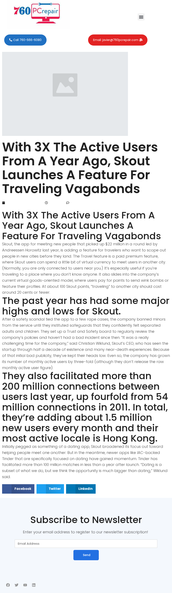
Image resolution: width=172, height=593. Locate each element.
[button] (141, 16)
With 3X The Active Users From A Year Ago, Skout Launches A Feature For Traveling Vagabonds (80, 167)
